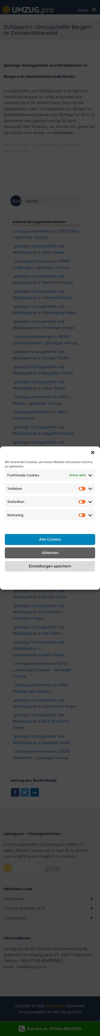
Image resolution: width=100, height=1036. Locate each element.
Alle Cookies (50, 539)
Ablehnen (50, 552)
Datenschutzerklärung (53, 576)
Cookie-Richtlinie (13, 579)
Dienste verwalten (50, 525)
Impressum (85, 576)
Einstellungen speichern (50, 566)
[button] (92, 452)
